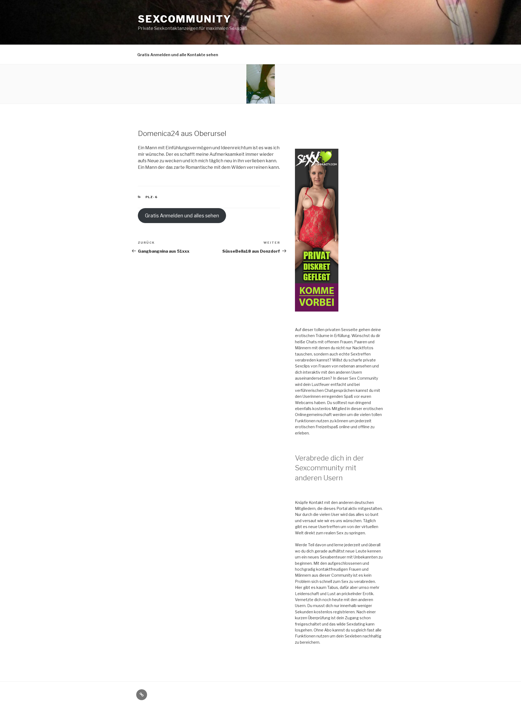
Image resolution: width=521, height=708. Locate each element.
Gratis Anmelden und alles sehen (182, 215)
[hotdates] (316, 308)
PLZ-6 (151, 197)
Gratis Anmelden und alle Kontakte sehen (177, 54)
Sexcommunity (184, 19)
